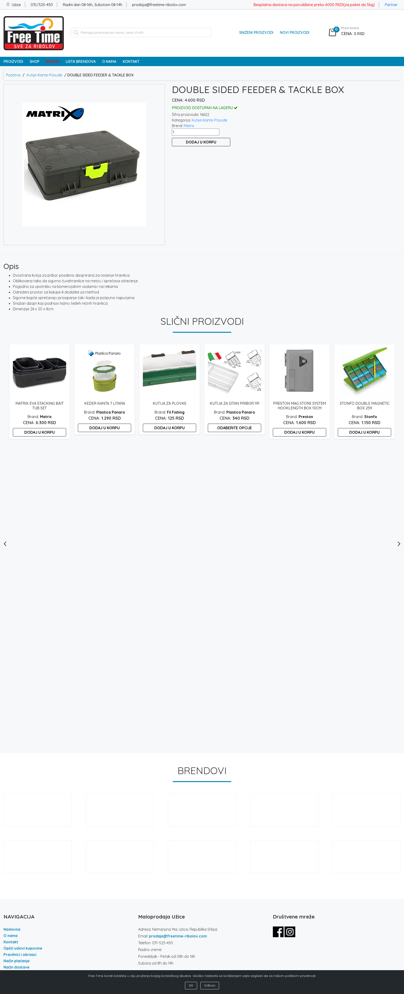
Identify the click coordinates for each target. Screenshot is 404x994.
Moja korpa (350, 28)
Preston (306, 416)
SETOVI (52, 61)
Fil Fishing (175, 412)
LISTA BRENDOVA (81, 61)
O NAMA (109, 61)
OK (191, 985)
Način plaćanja (16, 960)
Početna (13, 75)
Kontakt (11, 942)
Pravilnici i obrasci (20, 954)
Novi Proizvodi (294, 32)
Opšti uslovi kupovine (23, 948)
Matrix (189, 125)
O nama (11, 935)
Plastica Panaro (110, 412)
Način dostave (16, 967)
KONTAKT (131, 61)
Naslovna (12, 929)
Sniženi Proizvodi (256, 32)
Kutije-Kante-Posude (44, 75)
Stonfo (370, 416)
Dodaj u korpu (201, 142)
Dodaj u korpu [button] (39, 432)
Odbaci (209, 985)
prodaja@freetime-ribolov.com (178, 936)
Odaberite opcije (234, 427)
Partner (391, 4)
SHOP (34, 61)
